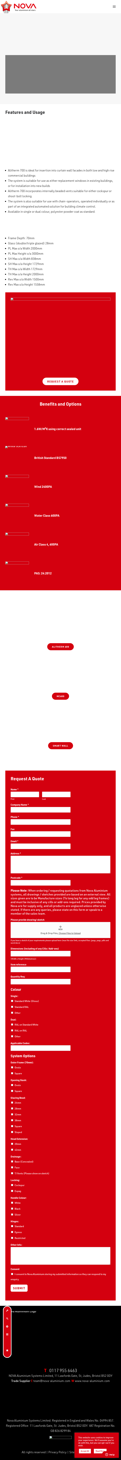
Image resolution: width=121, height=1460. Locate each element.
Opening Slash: (19, 1080)
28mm (18, 1108)
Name (15, 789)
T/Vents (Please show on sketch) (32, 1173)
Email (14, 841)
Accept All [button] (85, 1451)
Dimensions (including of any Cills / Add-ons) (35, 948)
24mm (18, 1102)
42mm (18, 1149)
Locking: (15, 1180)
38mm (18, 1120)
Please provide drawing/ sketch (27, 919)
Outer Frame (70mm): (22, 1062)
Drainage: (16, 1156)
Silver (18, 1214)
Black (17, 1208)
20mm (18, 1143)
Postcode (16, 877)
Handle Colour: (19, 1197)
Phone (15, 816)
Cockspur (19, 1185)
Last (44, 799)
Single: (14, 996)
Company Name (20, 804)
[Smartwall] (60, 730)
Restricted (20, 1238)
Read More (100, 1451)
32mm (18, 1114)
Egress (18, 1232)
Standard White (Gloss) (27, 1001)
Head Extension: (19, 1138)
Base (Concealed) (24, 1161)
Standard (19, 1226)
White (18, 1202)
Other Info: (16, 1244)
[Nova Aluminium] (19, 6)
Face (17, 1167)
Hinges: (15, 1221)
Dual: (13, 1019)
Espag (18, 1191)
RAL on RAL (21, 1030)
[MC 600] (60, 680)
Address (16, 853)
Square (18, 1073)
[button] (114, 6)
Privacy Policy (57, 1452)
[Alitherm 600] (60, 634)
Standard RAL (22, 1006)
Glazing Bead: (18, 1097)
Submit (19, 1288)
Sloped (18, 1132)
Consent (15, 1269)
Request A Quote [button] (60, 381)
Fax (12, 829)
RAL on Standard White (26, 1024)
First (12, 799)
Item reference (18, 964)
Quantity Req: (18, 976)
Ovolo (18, 1067)
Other (18, 1012)
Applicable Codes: (20, 1043)
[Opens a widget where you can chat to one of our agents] (110, 1455)
